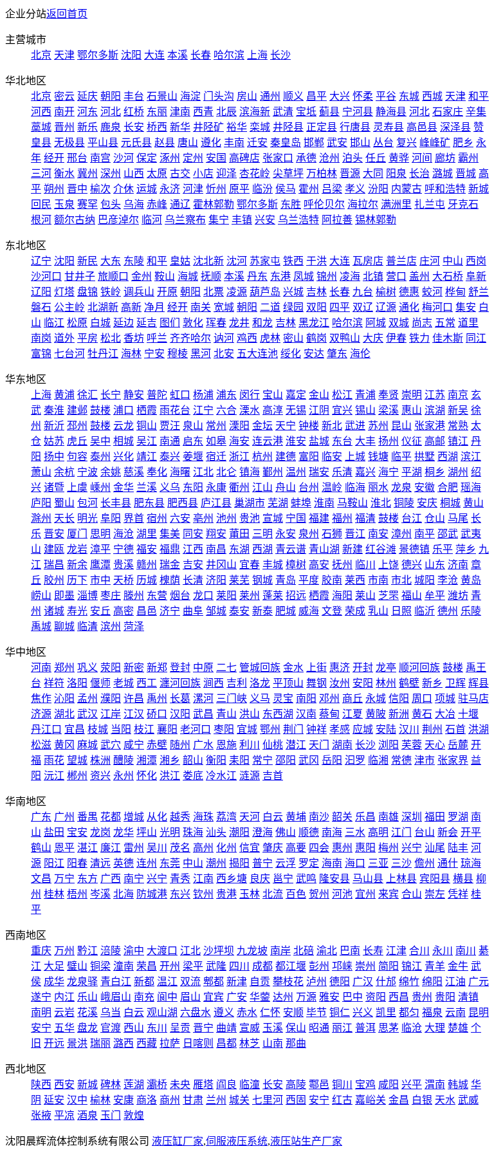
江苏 (435, 394)
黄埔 (296, 816)
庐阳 (41, 502)
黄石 (422, 713)
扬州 (388, 441)
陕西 (41, 1084)
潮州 (216, 863)
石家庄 (447, 111)
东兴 (180, 894)
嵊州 (100, 487)
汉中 (77, 1099)
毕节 (316, 1012)
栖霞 (146, 410)
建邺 (77, 410)
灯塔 (64, 291)
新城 (478, 188)
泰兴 (170, 456)
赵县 (164, 142)
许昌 (134, 698)
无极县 (69, 142)
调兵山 (139, 291)
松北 (110, 338)
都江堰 (290, 966)
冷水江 (221, 775)
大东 (110, 260)
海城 (188, 276)
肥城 (285, 610)
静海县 (391, 111)
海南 (332, 863)
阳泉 (396, 173)
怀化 (146, 775)
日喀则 (198, 1043)
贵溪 (123, 564)
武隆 (216, 966)
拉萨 (170, 1043)
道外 (64, 338)
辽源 (386, 307)
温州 (296, 471)
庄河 (429, 260)
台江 (411, 518)
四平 (339, 307)
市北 (401, 580)
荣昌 (146, 966)
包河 (87, 502)
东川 (157, 1027)
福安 (146, 549)
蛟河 (432, 291)
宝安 (77, 832)
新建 (352, 549)
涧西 (213, 683)
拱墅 (424, 456)
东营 (157, 595)
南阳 (306, 698)
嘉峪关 (370, 1099)
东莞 (170, 863)
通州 (270, 96)
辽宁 (41, 260)
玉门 (110, 1115)
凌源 (236, 291)
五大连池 (257, 353)
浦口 (123, 410)
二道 (270, 307)
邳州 (77, 425)
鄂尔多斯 (97, 55)
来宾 (388, 894)
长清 (193, 580)
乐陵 (471, 610)
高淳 (272, 410)
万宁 (64, 878)
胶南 (332, 580)
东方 (87, 878)
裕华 (236, 127)
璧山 (77, 966)
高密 (123, 610)
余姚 (110, 471)
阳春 (77, 863)
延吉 (146, 322)
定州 (193, 157)
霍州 (308, 188)
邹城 (216, 610)
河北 (110, 111)
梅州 (388, 847)
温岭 (332, 487)
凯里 (386, 1012)
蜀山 (64, 502)
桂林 (54, 894)
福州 (342, 518)
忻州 (216, 188)
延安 (54, 1099)
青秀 (180, 878)
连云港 (267, 441)
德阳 (339, 981)
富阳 (308, 456)
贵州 (422, 997)
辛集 (476, 111)
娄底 (193, 775)
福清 (365, 518)
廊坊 (445, 157)
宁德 (123, 549)
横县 (463, 878)
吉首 (272, 775)
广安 (236, 997)
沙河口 (46, 276)
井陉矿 (208, 127)
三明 (262, 533)
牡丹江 (102, 353)
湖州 (458, 471)
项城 (445, 698)
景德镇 (414, 549)
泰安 (239, 610)
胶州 (54, 580)
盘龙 (87, 1027)
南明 (41, 1012)
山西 (134, 173)
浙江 (239, 456)
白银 (422, 1099)
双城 (399, 322)
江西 (193, 549)
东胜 (290, 204)
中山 (453, 260)
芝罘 (388, 595)
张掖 (41, 1115)
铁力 (419, 338)
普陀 (157, 394)
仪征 (411, 441)
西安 (64, 1084)
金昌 (399, 1099)
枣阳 (224, 729)
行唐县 (355, 127)
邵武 (447, 533)
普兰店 (401, 260)
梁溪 (388, 410)
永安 (285, 533)
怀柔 (362, 96)
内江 (64, 997)
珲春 (216, 322)
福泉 (432, 1012)
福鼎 (170, 549)
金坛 (262, 425)
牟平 (435, 595)
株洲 (100, 760)
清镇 (468, 997)
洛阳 (77, 683)
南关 (200, 307)
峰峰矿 (434, 142)
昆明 (478, 1012)
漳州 (401, 533)
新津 (236, 981)
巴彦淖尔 (118, 219)
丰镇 (242, 219)
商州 (170, 1099)
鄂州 (270, 729)
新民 (87, 260)
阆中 (167, 997)
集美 (170, 533)
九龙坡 (252, 950)
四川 (239, 966)
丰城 (272, 564)
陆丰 (458, 847)
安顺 (293, 1012)
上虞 (77, 487)
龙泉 (401, 487)
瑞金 (170, 564)
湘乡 (170, 760)
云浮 (285, 863)
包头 (110, 204)
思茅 (388, 1027)
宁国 (296, 518)
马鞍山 (352, 502)
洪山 (249, 713)
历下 (77, 580)
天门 (319, 744)
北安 (224, 353)
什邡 (386, 981)
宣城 (272, 518)
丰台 (134, 96)
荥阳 (110, 667)
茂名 (180, 847)
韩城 (458, 1084)
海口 (355, 863)
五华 (64, 1027)
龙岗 (100, 832)
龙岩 (77, 549)
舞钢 (316, 683)
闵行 (249, 394)
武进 (355, 425)
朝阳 (110, 96)
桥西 (157, 127)
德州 (447, 610)
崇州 (365, 966)
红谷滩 (380, 549)
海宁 (388, 471)
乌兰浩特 (298, 219)
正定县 (321, 127)
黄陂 (375, 713)
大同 (373, 173)
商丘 (352, 698)
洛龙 (260, 683)
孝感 (339, 729)
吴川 (157, 847)
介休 (123, 188)
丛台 (383, 142)
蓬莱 (272, 595)
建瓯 (54, 549)
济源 (41, 713)
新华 (180, 127)
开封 (362, 667)
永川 (442, 950)
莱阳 (226, 595)
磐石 (41, 307)
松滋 (41, 744)
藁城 (41, 127)
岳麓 (458, 744)
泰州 (100, 456)
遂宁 (41, 997)
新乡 (432, 683)
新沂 (54, 425)
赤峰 (157, 204)
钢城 (262, 580)
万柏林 (321, 173)
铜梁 (100, 966)
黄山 (473, 502)
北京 (41, 55)
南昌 (216, 549)
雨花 (54, 760)
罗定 (308, 863)
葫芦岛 (265, 291)
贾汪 (170, 425)
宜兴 (342, 410)
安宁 (41, 1027)
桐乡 (435, 471)
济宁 (170, 610)
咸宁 (134, 744)
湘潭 (146, 760)
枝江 (144, 729)
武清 (283, 111)
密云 (64, 96)
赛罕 (87, 204)
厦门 (77, 533)
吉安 (193, 564)
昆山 (401, 425)
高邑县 (422, 127)
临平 (401, 456)
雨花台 (175, 410)
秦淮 (54, 410)
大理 (435, 1027)
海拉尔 (362, 204)
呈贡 (180, 1027)
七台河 (69, 353)
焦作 (41, 698)
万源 (306, 997)
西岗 (476, 260)
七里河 (267, 1099)
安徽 (424, 487)
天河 (249, 816)
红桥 (134, 111)
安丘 (100, 610)
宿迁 (216, 456)
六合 (226, 410)
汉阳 (180, 713)
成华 (54, 981)
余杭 (64, 471)
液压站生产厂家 (306, 1141)
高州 (203, 847)
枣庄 (110, 595)
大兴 (339, 96)
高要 (296, 847)
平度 (308, 580)
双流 (190, 981)
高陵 (296, 1084)
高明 (378, 832)
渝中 (134, 950)
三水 (355, 832)
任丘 (375, 157)
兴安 (265, 219)
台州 (308, 487)
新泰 (262, 610)
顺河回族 (419, 667)
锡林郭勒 (375, 219)
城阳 (424, 580)
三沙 (401, 863)
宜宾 (213, 997)
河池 (342, 894)
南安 (378, 533)
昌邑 (146, 610)
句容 (77, 456)
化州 (226, 847)
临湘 (378, 760)
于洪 (316, 260)
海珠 (203, 816)
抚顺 (211, 276)
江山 (262, 487)
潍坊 (458, 595)
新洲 (399, 713)
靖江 (146, 456)
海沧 (123, 533)
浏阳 (388, 744)
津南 (180, 111)
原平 (239, 188)
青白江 (115, 981)
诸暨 (54, 487)
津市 (424, 760)
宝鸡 (365, 1084)
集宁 (218, 219)
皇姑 (180, 260)
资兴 (100, 775)
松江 (342, 394)
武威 (468, 1099)
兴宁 (411, 847)
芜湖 (278, 502)
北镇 (373, 276)
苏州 (378, 425)
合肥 (447, 487)
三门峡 (231, 698)
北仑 (226, 471)
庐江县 (216, 502)
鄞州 (272, 471)
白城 (100, 322)
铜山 (146, 425)
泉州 (308, 533)
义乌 (170, 487)
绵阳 (432, 981)
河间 (422, 157)
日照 (401, 610)
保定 (146, 157)
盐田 (54, 832)
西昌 (399, 997)
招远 (296, 595)
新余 (77, 564)
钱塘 (378, 456)
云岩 (64, 1012)
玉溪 (272, 1027)
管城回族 (259, 667)
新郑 (157, 667)
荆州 (432, 729)
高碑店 (244, 157)
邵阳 (285, 760)
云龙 (123, 425)
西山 (134, 1027)
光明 (170, 832)
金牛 (458, 966)
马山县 (367, 878)
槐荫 (170, 580)
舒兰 (478, 291)
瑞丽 (100, 1043)
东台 (342, 441)
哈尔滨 (229, 55)
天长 (64, 518)
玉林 (249, 894)
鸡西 (247, 338)
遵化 (211, 142)
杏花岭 (254, 173)
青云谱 (290, 549)
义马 (260, 698)
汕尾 (435, 847)
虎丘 (77, 441)
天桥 (123, 580)
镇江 (458, 441)
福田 (435, 816)
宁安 (154, 353)
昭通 (319, 1027)
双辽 (362, 307)
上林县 (401, 878)
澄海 (262, 832)
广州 (64, 816)
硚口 (157, 713)
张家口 (277, 157)
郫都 (213, 981)
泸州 (316, 981)
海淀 (190, 96)
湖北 (64, 713)
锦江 (411, 966)
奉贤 (388, 394)
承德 (306, 157)
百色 (296, 894)
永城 (375, 698)
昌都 (226, 1043)
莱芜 (239, 580)
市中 (100, 580)
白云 (272, 816)
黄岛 (471, 580)
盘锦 (87, 291)
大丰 (365, 441)
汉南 (306, 713)
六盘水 (195, 1012)
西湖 (447, 456)
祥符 (54, 683)
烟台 (180, 595)
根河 (41, 219)
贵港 (226, 894)
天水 (445, 1099)
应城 (362, 729)
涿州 (170, 157)
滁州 (41, 518)
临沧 (411, 1027)
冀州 (87, 173)
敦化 (193, 322)
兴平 (411, 1084)
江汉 (134, 713)
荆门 (293, 729)
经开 (54, 157)
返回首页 (66, 13)
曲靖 (226, 1027)
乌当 (110, 1012)
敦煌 (134, 1115)
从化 (157, 816)
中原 (203, 667)
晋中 (77, 188)
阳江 (54, 863)
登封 (180, 667)
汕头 (216, 832)
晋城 (465, 173)
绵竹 (409, 981)
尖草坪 (288, 173)
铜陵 (404, 502)
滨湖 (435, 410)
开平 (471, 832)
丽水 (378, 487)
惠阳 (365, 847)
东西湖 (277, 713)
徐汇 (87, 394)
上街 (316, 667)
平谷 (386, 96)
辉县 (478, 683)
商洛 (146, 1099)
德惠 (409, 291)
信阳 (399, 698)
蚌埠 (301, 502)
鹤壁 (409, 683)
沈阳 (131, 55)
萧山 (41, 471)
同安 (193, 533)
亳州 (203, 518)
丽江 (342, 1027)
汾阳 (378, 188)
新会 (447, 832)
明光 (87, 518)
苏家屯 (265, 260)
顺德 (308, 832)
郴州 (77, 775)
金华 (123, 487)
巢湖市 (249, 502)
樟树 (296, 564)
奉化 (157, 471)
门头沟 (218, 96)
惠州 (342, 847)
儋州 (424, 863)
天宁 (285, 425)
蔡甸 (329, 713)
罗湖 (458, 816)
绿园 (293, 307)
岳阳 (332, 760)
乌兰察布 (185, 219)
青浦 (365, 394)
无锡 (296, 410)
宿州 (157, 518)
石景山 (162, 96)
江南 (203, 878)
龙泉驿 (82, 981)
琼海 (471, 863)
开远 (54, 1043)
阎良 (226, 1084)
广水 (203, 744)
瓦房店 (367, 260)
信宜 (249, 847)
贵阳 (445, 997)
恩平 (64, 847)
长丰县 (115, 502)
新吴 (458, 410)
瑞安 (319, 471)
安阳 (362, 683)
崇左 (435, 894)
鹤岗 (316, 338)
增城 (134, 816)
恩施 (226, 744)
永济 (170, 188)
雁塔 (203, 1084)
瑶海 (471, 487)
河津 (193, 188)
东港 (280, 276)
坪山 (146, 832)
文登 (332, 610)
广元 (478, 981)
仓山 (435, 518)
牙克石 (463, 204)
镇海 (249, 471)
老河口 (195, 729)
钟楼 (308, 425)
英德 (123, 863)
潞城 (442, 173)
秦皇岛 (285, 142)
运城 (146, 188)
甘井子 (79, 276)
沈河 (236, 260)
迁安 (257, 142)
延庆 (87, 96)
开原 (167, 291)
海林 (131, 353)
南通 (170, 441)
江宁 (203, 410)
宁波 (87, 471)
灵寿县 (388, 127)
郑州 (64, 667)
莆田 (239, 533)
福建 (319, 518)
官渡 (110, 1027)
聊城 (64, 626)
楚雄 (458, 1027)
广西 (110, 878)
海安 (239, 441)
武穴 (110, 744)
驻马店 (473, 698)
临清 (87, 626)
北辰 (226, 111)
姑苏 (54, 441)
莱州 (249, 595)
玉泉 (64, 204)
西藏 (146, 1043)
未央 (180, 1084)
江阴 (319, 410)
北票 (213, 291)
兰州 (216, 1099)
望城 (77, 760)
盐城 (319, 441)
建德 (285, 456)
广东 (41, 816)
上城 (355, 456)
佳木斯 (447, 338)
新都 (144, 981)
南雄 (388, 816)
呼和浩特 (445, 188)
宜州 (365, 894)
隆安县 (334, 878)
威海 (308, 610)
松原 (77, 322)
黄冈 (64, 744)
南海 (332, 832)
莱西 (355, 580)
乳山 (378, 610)
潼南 (123, 966)
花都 (110, 816)
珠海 (193, 832)
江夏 (352, 713)
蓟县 (329, 111)
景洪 (77, 1043)
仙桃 (272, 744)
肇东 (337, 353)
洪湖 (478, 729)
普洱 (365, 1027)
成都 (262, 966)
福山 (411, 595)
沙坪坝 (218, 950)
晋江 (355, 533)
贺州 (319, 894)
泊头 (352, 157)
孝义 (355, 188)
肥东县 (149, 502)
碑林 (110, 1084)
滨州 (110, 626)
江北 (203, 471)
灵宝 (283, 698)
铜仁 (339, 1012)
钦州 (203, 894)
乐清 (342, 471)
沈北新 (208, 260)
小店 (203, 173)
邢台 (77, 157)
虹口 (180, 394)
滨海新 (254, 111)
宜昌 (74, 729)
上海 (257, 55)
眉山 (190, 997)
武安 (337, 142)
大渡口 (162, 950)
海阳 (342, 595)
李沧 (447, 580)
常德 (401, 760)
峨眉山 (115, 997)
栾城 (260, 127)
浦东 (226, 394)
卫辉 (455, 683)
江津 (396, 950)
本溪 (177, 55)
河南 (41, 667)
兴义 (362, 1012)
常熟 (458, 425)
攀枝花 (288, 981)
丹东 (257, 276)
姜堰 (193, 456)
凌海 (350, 276)
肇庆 (272, 847)
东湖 (239, 549)
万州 (64, 950)
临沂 (424, 610)
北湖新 (102, 307)
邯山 (360, 142)
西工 (146, 683)
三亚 (378, 863)
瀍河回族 (180, 683)
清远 (100, 863)
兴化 (123, 456)
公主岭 (69, 307)
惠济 (339, 667)
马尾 (458, 518)
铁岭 (110, 291)
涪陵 (110, 950)
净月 (154, 307)
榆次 (100, 188)
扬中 (54, 456)
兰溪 (146, 487)
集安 (465, 307)
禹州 (157, 698)
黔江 (87, 950)
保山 (296, 1027)
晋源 (350, 173)
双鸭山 (344, 338)
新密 (134, 667)
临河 (152, 219)
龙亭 (386, 667)
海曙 (180, 471)
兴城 (293, 291)
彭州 (319, 966)
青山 (226, 713)
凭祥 (458, 894)
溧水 (249, 410)
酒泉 (87, 1115)
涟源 (249, 775)
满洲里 (396, 204)
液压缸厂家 (177, 1141)
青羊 (435, 966)
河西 (41, 111)
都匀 (409, 1012)
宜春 (249, 564)
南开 (64, 111)
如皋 (216, 441)
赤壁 (157, 744)
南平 (424, 533)
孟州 (87, 698)
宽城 (224, 307)
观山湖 (162, 1012)
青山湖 (324, 549)
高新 (131, 307)
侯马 (285, 188)
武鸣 (306, 878)
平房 (87, 338)
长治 (419, 173)
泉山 (193, 425)
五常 (445, 322)
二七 (226, 667)
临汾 (262, 188)
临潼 (249, 1084)
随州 (180, 744)
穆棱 (177, 353)
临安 (332, 456)
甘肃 (193, 1099)
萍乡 (465, 549)
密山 (293, 338)
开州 (170, 966)
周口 (422, 698)
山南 (272, 1043)
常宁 (262, 760)
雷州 (134, 847)
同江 (476, 338)
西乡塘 (231, 878)
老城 (123, 683)
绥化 (290, 353)
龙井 (239, 322)
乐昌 (365, 816)
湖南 (342, 744)
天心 (435, 744)
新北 (332, 425)
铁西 (293, 260)
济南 (458, 564)
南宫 (100, 157)
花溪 (87, 1012)
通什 (447, 863)
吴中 (100, 441)
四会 (319, 847)
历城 (146, 580)
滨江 (471, 456)
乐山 (87, 997)
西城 (432, 96)
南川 (465, 950)
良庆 (260, 878)
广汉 (362, 981)
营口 (396, 276)
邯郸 (314, 142)
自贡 (260, 981)
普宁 (262, 863)
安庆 (427, 502)
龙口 (203, 595)
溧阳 (239, 425)
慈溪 (134, 471)
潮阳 (239, 832)
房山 (247, 96)
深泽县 (455, 127)
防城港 (151, 894)
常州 (216, 425)
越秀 (180, 816)
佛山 (285, 832)
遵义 (224, 1012)
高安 (319, 564)
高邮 (435, 441)
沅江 (54, 775)
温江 (167, 981)
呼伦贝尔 (324, 204)
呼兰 (157, 338)
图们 (170, 322)
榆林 (100, 1099)
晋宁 (203, 1027)
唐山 (188, 142)
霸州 (468, 157)
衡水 (64, 173)
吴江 (146, 441)
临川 (365, 564)
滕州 (134, 595)
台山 (424, 832)
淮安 (296, 441)
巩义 (87, 667)
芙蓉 (411, 744)
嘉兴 (365, 471)
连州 (146, 863)
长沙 (280, 55)
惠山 (411, 410)
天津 (64, 55)
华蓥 (260, 997)
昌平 (316, 96)
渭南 (435, 1084)
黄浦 (64, 394)
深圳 (411, 816)
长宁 (110, 394)
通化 (409, 307)
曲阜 (193, 610)
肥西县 (182, 502)
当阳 (121, 729)
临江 (54, 322)
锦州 (326, 276)
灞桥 (157, 1084)
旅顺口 (113, 276)
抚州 (342, 564)
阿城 (375, 322)
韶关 (342, 816)
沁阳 (64, 698)
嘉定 (296, 394)
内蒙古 (406, 188)
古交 (180, 173)
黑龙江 (313, 322)
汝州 (339, 683)
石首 (455, 729)
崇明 (411, 394)
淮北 (380, 502)
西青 (203, 111)
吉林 (316, 291)
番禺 (87, 816)
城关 (239, 1099)
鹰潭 (100, 564)
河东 (87, 111)
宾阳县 (434, 878)
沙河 (123, 157)
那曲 (296, 1043)
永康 (216, 487)
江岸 (110, 713)
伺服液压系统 (237, 1141)
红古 (342, 1099)
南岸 (280, 950)
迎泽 (226, 173)
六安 (180, 518)
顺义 (293, 96)
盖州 (419, 276)
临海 (355, 487)
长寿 (373, 950)
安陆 (386, 729)
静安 (134, 394)
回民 (41, 204)
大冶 (445, 713)
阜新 (476, 276)
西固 (296, 1099)
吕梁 (332, 188)
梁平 (193, 966)
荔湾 (226, 816)
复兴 (406, 142)
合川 (419, 950)
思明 (100, 533)
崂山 (41, 595)
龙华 (123, 832)
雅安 (329, 997)
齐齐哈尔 (190, 338)
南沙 (319, 816)
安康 (123, 1099)
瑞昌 (54, 564)
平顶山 (288, 683)
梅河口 (437, 307)
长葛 (180, 698)
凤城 (303, 276)
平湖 (411, 471)
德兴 (411, 564)
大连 (154, 55)
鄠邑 (319, 1084)
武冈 (308, 760)
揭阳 (239, 863)
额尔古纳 (74, 219)
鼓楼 (100, 410)
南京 (458, 394)
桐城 (450, 502)
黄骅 (399, 157)
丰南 (234, 142)
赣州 (146, 564)
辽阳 (41, 291)
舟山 (285, 487)
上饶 (388, 564)
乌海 (134, 204)
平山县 (102, 142)
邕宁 (283, 878)
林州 (386, 683)
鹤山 (41, 847)
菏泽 (134, 626)
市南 (378, 580)
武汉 (87, 713)
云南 (455, 1012)
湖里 (146, 533)
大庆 (373, 338)
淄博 (87, 595)
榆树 (386, 291)
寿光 (77, 610)
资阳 (375, 997)
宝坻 (306, 111)
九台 (362, 291)
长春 (200, 55)
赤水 (247, 1012)
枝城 (97, 729)
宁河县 (357, 111)
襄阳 (167, 729)
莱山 (365, 595)
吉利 (236, 683)
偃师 (100, 683)
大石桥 (447, 276)
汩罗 (355, 760)
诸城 (54, 610)
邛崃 (342, 966)
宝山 (272, 394)
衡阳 (216, 760)
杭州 (262, 456)
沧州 (329, 157)
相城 (123, 441)
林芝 (249, 1043)
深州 (110, 173)
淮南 (324, 502)
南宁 (134, 878)
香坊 (134, 338)
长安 (134, 127)
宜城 (247, 729)
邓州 (329, 698)
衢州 (239, 487)
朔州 (54, 188)
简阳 (388, 966)
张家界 (452, 760)
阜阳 (110, 518)
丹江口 (46, 729)
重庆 (41, 950)
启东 (193, 441)
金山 (319, 394)
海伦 (360, 353)
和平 (478, 96)
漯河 (203, 698)
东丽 (157, 111)
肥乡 (463, 142)
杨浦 (203, 394)
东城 (409, 96)
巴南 (350, 950)
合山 (411, 894)
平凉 (64, 1115)
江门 (401, 832)
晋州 (64, 127)
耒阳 (239, 760)
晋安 (54, 533)
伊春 (396, 338)
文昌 (41, 878)
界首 (134, 518)
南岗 (41, 338)
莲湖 (134, 1084)
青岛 (285, 580)
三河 (41, 173)
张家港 (429, 425)
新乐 (87, 127)
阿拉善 (337, 219)
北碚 (303, 950)
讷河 (224, 338)
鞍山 (164, 276)
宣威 (249, 1027)
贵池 (249, 518)
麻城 (87, 744)
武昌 (203, 713)
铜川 (342, 1084)
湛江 (87, 847)
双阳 (316, 307)
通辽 (180, 204)
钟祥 (316, 729)
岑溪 (100, 894)
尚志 (422, 322)
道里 (468, 322)
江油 (455, 981)
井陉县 (288, 127)
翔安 (216, 533)
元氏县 (136, 142)
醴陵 (123, 760)
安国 (216, 157)
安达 (314, 353)
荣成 (355, 610)
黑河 (200, 353)
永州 (123, 775)
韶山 (193, 760)
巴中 (352, 997)
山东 (435, 564)
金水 (293, 667)
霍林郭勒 (213, 204)
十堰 (468, 713)
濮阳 (110, 698)
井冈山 (221, 564)
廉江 (110, 847)
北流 (272, 894)
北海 (123, 894)
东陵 (134, 260)
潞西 (123, 1043)
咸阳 (388, 1084)
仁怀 (270, 1012)
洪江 (170, 775)
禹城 (41, 626)
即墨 (64, 595)
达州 (283, 997)
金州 (141, 276)
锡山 (365, 410)
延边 (123, 322)
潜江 (296, 744)
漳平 (100, 549)
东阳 (193, 487)
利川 (249, 744)
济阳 (216, 580)
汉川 (409, 729)
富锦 (41, 353)
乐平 (442, 549)
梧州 (77, 894)
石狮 (332, 533)
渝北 (326, 950)
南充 (144, 997)
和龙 (262, 322)
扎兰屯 (429, 204)
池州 (226, 518)
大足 (54, 966)
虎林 (270, 338)
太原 (157, 173)
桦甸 (455, 291)
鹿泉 (110, 127)
